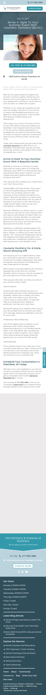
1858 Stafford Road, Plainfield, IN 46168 (24, 77)
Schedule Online (34, 8)
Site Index (8, 679)
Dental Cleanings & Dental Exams (21, 653)
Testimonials (24, 672)
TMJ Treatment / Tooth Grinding (20, 649)
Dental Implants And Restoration (20, 645)
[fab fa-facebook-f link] (19, 571)
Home (6, 87)
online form (18, 385)
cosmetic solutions (11, 145)
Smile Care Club (29, 675)
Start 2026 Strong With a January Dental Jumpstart (21, 527)
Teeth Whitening (13, 665)
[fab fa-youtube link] (26, 571)
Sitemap (14, 688)
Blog (12, 87)
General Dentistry (13, 661)
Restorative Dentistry (15, 657)
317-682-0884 (23, 382)
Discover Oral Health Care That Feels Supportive (19, 488)
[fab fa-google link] (22, 571)
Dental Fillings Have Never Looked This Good (20, 449)
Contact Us (8, 675)
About (14, 672)
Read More (7, 454)
